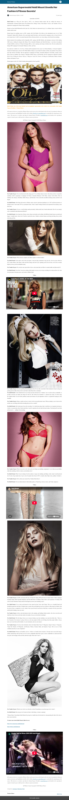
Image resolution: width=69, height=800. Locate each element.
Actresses (15, 788)
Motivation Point (21, 788)
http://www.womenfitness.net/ (39, 113)
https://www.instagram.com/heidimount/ (15, 723)
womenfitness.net (44, 115)
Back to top (59, 794)
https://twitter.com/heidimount (13, 726)
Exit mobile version (34, 798)
